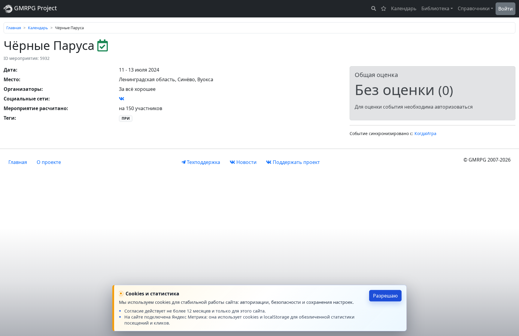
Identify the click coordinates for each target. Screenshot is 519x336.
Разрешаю (385, 295)
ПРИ (126, 118)
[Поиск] (373, 8)
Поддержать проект (296, 162)
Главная (13, 27)
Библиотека (435, 8)
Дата (10, 69)
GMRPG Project (35, 8)
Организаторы (22, 89)
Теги (9, 118)
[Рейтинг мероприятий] (383, 8)
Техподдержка (203, 162)
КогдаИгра (425, 133)
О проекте (49, 162)
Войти (505, 8)
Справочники (474, 8)
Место (11, 79)
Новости (245, 162)
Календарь (404, 8)
